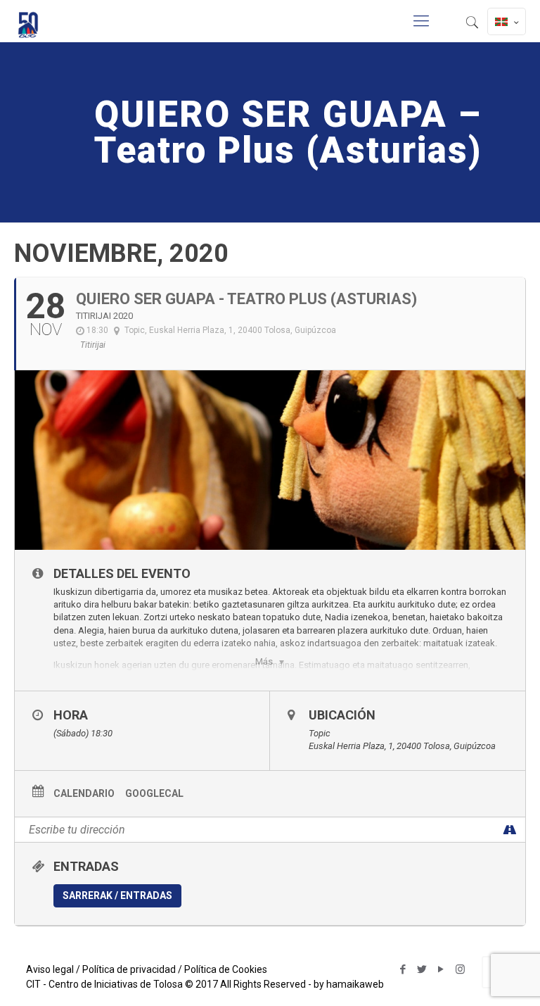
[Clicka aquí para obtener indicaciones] (509, 829)
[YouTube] (441, 969)
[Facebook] (403, 969)
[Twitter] (422, 969)
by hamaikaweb (349, 984)
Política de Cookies (225, 969)
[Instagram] (460, 969)
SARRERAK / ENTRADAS (117, 895)
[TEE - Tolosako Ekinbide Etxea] (28, 21)
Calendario (84, 793)
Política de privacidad (129, 969)
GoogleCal (154, 793)
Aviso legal (50, 969)
